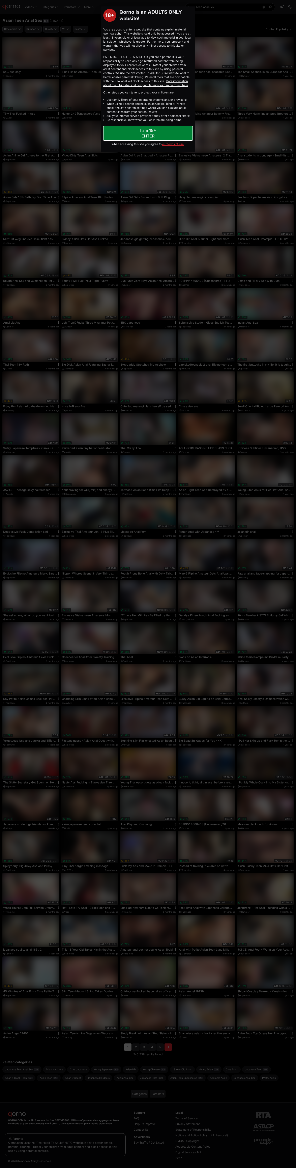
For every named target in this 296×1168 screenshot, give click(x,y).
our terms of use (173, 144)
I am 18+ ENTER (148, 133)
